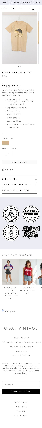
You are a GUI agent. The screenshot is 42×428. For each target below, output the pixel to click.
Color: (7, 138)
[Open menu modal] (39, 8)
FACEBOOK (21, 407)
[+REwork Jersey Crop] (28, 272)
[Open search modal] (29, 8)
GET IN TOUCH (22, 355)
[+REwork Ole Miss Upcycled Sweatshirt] (10, 272)
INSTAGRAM (21, 402)
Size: (9, 148)
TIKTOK (21, 411)
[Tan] (5, 143)
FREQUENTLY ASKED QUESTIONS (21, 342)
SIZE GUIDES (22, 338)
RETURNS (21, 351)
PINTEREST (21, 415)
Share (9, 170)
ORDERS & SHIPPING (21, 347)
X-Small (7, 154)
